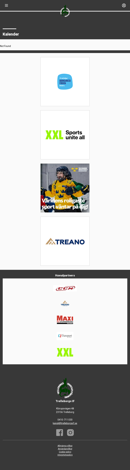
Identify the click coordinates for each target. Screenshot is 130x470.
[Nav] (6, 5)
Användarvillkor (65, 449)
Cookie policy (65, 452)
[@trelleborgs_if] (70, 432)
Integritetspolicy (65, 455)
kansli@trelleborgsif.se (65, 423)
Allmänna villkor (65, 446)
